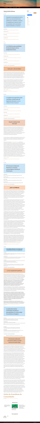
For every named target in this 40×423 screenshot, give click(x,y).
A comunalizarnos (6, 7)
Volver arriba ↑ (35, 422)
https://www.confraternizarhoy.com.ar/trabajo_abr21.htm (12, 60)
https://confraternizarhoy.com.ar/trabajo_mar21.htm (11, 36)
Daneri (15, 214)
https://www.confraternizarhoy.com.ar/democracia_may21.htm (12, 110)
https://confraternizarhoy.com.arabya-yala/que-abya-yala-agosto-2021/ (11, 332)
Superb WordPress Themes (17, 422)
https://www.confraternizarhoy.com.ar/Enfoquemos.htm (12, 91)
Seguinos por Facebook (6, 89)
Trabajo (27, 23)
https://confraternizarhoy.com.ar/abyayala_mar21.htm (11, 39)
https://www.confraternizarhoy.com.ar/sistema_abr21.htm (12, 54)
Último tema (10, 7)
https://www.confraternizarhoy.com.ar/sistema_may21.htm (12, 107)
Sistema (28, 22)
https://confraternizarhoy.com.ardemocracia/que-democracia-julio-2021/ (11, 258)
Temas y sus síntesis (15, 7)
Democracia (28, 21)
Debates (19, 7)
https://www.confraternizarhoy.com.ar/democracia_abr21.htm (12, 57)
